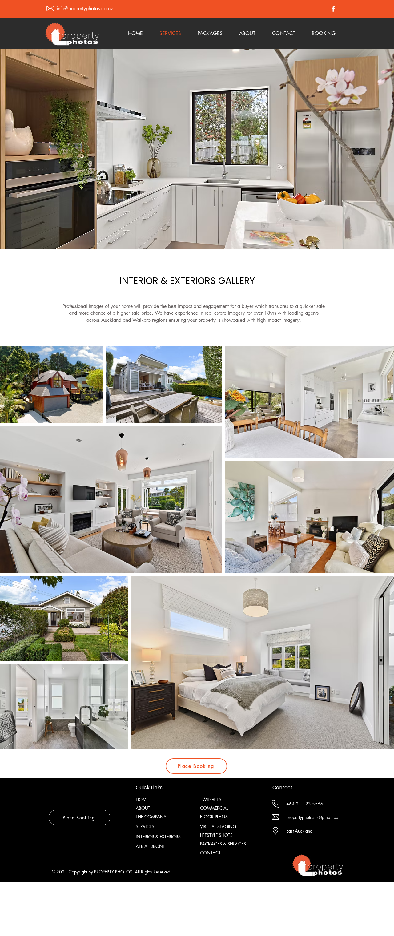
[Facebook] (333, 9)
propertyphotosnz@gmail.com (314, 817)
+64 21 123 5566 (304, 804)
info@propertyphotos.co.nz (85, 8)
